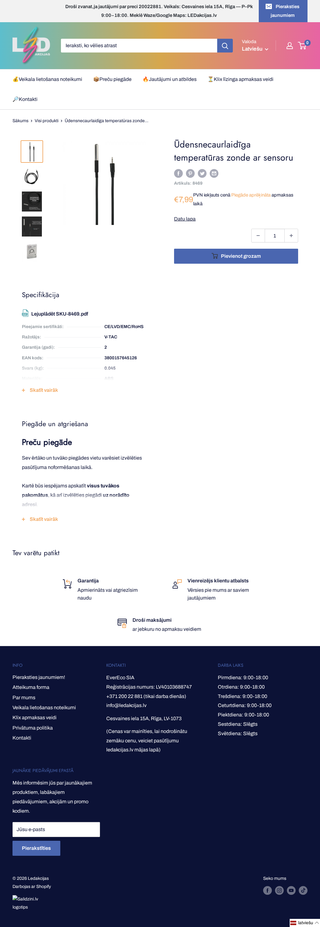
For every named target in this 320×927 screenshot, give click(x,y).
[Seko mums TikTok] (303, 890)
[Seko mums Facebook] (267, 890)
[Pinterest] (190, 173)
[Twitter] (202, 173)
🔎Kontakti (25, 99)
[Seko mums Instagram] (279, 890)
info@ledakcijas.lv (126, 705)
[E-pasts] (214, 173)
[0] (302, 45)
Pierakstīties (36, 848)
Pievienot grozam (241, 256)
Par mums (23, 697)
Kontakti (21, 737)
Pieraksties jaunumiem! (38, 677)
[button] (305, 923)
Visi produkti (46, 120)
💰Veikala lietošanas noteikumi (47, 79)
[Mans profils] (290, 45)
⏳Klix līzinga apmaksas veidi (240, 79)
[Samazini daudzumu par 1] (258, 235)
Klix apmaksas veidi (34, 717)
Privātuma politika (32, 727)
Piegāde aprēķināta (251, 194)
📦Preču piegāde (112, 79)
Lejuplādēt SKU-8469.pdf (59, 313)
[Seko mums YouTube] (291, 890)
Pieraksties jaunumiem (285, 11)
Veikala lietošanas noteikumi (44, 707)
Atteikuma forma (30, 687)
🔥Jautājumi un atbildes (169, 79)
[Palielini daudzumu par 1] (291, 235)
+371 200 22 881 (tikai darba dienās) (146, 696)
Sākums (20, 120)
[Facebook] (178, 173)
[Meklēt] (225, 45)
